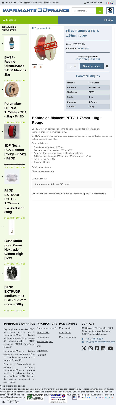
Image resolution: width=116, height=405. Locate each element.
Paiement (41, 355)
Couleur (71, 106)
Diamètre (71, 102)
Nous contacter (34, 2)
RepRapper (83, 48)
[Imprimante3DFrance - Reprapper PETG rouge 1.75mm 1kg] (46, 47)
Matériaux (72, 92)
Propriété (71, 87)
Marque (71, 82)
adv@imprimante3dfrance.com (99, 341)
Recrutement (43, 337)
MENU (107, 20)
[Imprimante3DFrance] (36, 10)
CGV (39, 346)
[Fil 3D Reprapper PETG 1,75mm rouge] (40, 67)
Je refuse (14, 402)
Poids (70, 97)
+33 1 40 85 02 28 (13, 2)
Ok (3, 402)
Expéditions (42, 350)
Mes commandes (67, 337)
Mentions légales (45, 341)
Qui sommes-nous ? (46, 328)
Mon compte (65, 328)
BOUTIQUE (10, 20)
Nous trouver (52, 2)
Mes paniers (65, 332)
